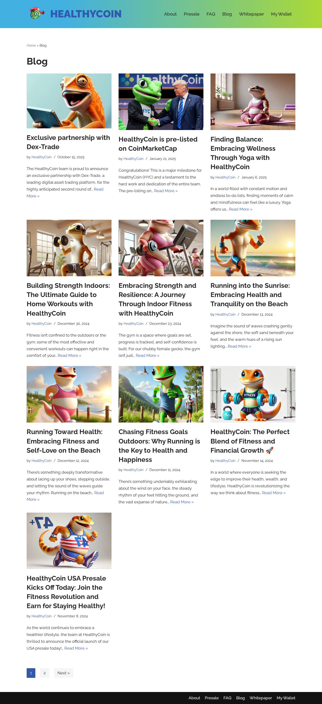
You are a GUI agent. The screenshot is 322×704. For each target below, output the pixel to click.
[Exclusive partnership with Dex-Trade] (69, 100)
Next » (64, 673)
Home (31, 45)
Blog (227, 13)
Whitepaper (251, 13)
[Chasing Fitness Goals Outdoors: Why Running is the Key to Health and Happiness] (161, 394)
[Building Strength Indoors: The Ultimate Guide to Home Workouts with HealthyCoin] (69, 248)
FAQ (210, 13)
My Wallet (281, 13)
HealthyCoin (86, 14)
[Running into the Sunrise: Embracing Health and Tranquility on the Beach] (253, 248)
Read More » (166, 190)
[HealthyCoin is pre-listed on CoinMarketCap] (161, 101)
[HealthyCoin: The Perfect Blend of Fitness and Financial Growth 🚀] (253, 394)
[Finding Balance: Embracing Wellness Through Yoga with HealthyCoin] (253, 101)
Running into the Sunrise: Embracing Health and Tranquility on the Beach (250, 295)
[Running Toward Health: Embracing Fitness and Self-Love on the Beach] (69, 394)
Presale (191, 13)
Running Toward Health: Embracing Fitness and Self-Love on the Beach (65, 441)
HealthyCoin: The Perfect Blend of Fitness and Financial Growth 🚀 (250, 441)
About (170, 13)
